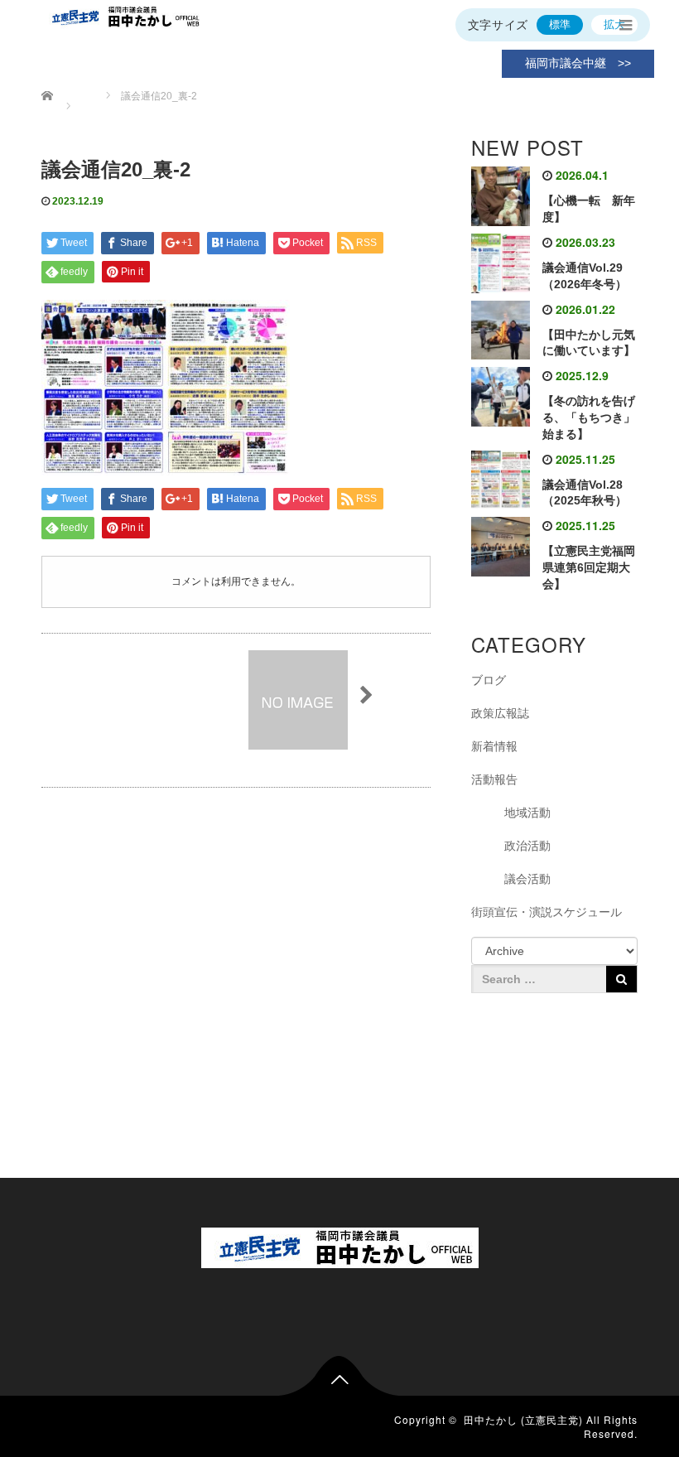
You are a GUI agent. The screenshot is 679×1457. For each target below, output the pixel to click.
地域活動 (527, 812)
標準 (560, 24)
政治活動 (527, 845)
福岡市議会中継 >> (578, 63)
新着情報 (494, 746)
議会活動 (527, 878)
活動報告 (494, 779)
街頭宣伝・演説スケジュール (546, 912)
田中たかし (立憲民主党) (523, 1419)
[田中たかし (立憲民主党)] (340, 1244)
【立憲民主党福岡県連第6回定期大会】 (588, 567)
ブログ (488, 680)
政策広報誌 (500, 713)
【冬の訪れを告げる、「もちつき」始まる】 (588, 417)
